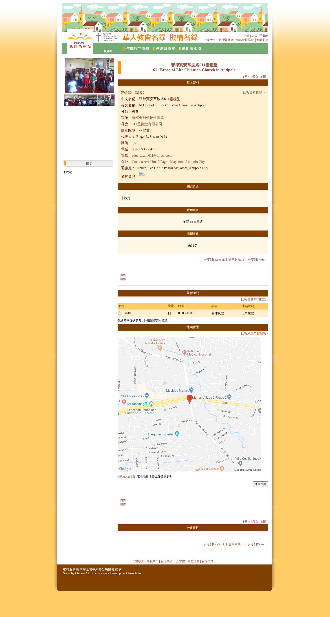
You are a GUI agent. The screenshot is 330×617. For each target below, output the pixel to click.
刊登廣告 (180, 561)
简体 (254, 35)
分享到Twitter (256, 259)
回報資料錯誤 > (254, 92)
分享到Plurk (236, 259)
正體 (246, 35)
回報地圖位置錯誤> (254, 333)
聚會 (255, 76)
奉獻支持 (262, 40)
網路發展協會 (245, 40)
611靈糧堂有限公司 (147, 124)
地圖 (263, 76)
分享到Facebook (214, 259)
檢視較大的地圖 (126, 476)
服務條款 (166, 561)
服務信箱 (207, 561)
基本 (247, 76)
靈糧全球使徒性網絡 (148, 118)
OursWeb (210, 40)
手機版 (263, 35)
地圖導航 (260, 484)
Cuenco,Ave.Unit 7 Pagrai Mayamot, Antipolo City (168, 162)
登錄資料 (139, 561)
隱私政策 (152, 561)
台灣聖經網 (226, 40)
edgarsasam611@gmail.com (152, 155)
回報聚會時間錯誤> (254, 299)
